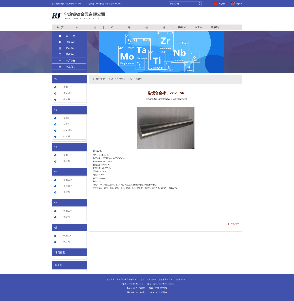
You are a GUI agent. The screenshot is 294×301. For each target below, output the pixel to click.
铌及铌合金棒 (87, 297)
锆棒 (67, 297)
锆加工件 (67, 87)
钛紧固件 (67, 130)
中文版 (222, 3)
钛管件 (66, 124)
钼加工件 (67, 180)
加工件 (198, 27)
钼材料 (66, 192)
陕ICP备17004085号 (136, 292)
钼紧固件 (67, 186)
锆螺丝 (75, 297)
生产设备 (70, 60)
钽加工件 (67, 211)
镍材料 (66, 161)
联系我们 (216, 27)
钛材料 (66, 136)
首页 (110, 79)
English (239, 3)
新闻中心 (70, 54)
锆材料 (66, 99)
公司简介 (70, 42)
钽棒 (99, 297)
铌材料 (66, 242)
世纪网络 (163, 292)
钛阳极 (66, 118)
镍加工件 (67, 155)
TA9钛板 (121, 297)
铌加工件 (67, 236)
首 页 (60, 27)
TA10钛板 (109, 297)
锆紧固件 (67, 93)
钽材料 (66, 217)
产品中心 (70, 48)
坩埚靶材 (181, 27)
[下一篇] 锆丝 (233, 224)
